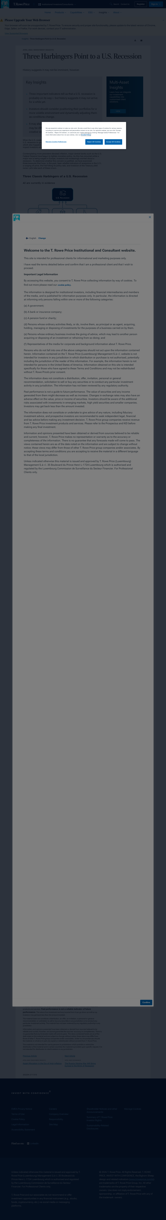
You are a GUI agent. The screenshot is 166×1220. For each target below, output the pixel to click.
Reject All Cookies (94, 142)
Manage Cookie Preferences (56, 142)
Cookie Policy (86, 135)
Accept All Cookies (113, 142)
